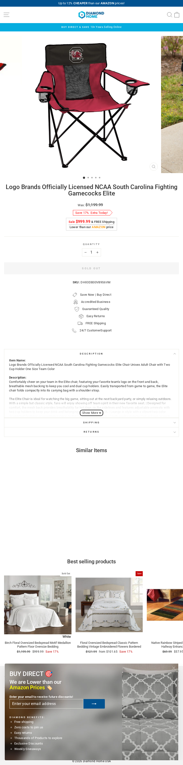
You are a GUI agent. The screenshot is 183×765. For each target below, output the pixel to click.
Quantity (91, 244)
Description (91, 353)
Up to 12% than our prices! (91, 3)
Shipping (91, 422)
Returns (91, 431)
